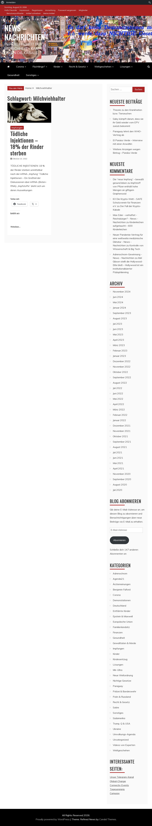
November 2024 (121, 291)
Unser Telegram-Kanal (122, 777)
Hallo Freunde (10, 10)
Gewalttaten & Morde (124, 643)
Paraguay (118, 686)
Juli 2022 (117, 388)
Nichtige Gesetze (122, 680)
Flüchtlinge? (39, 66)
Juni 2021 (118, 457)
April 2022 (118, 404)
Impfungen (17, 127)
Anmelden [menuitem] (11, 2)
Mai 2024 (118, 302)
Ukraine (117, 728)
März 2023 (119, 345)
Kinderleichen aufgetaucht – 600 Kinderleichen (128, 226)
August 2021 (120, 447)
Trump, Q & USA (121, 723)
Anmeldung (50, 10)
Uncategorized (121, 739)
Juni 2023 (118, 329)
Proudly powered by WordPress (53, 819)
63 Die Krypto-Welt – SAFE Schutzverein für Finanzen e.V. (127, 202)
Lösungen (125, 66)
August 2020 (120, 484)
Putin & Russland (122, 696)
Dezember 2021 (121, 425)
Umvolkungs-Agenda (124, 734)
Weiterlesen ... (15, 227)
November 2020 (121, 473)
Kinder (57, 66)
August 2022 (120, 382)
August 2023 (120, 318)
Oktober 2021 (120, 436)
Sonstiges (31, 75)
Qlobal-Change (118, 781)
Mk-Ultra (117, 669)
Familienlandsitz (121, 627)
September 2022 (122, 377)
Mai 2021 (118, 463)
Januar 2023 (119, 355)
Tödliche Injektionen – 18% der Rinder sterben (27, 143)
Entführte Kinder (121, 610)
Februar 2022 (120, 414)
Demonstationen (122, 600)
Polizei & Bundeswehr (124, 691)
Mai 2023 (118, 334)
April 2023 (118, 339)
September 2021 (122, 441)
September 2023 (122, 313)
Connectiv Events (119, 785)
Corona (20, 66)
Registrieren (37, 10)
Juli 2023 (117, 323)
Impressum (24, 10)
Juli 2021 (117, 452)
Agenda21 (118, 578)
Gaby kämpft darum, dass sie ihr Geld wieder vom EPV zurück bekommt (128, 122)
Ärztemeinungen (121, 584)
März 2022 (119, 409)
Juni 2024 (118, 296)
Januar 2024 (119, 307)
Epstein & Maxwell (123, 616)
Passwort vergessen (67, 10)
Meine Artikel (49, 13)
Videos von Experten (124, 745)
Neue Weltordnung (123, 675)
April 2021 (118, 468)
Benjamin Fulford (121, 589)
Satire (116, 707)
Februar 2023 (120, 350)
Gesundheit (13, 75)
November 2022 (121, 366)
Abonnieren (119, 540)
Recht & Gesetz (77, 66)
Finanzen (118, 632)
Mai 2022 (118, 398)
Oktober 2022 (120, 371)
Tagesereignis (117, 789)
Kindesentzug (120, 659)
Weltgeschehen (102, 66)
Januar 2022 (119, 420)
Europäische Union (123, 621)
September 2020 (122, 479)
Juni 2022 (118, 393)
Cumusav (115, 793)
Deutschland (119, 605)
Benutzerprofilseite (15, 13)
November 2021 (121, 430)
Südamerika (119, 718)
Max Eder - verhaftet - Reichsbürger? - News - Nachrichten (125, 219)
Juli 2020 (117, 489)
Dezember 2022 (121, 361)
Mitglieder (83, 10)
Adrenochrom (120, 573)
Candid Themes (107, 819)
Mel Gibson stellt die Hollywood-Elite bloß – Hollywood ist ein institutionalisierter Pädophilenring (128, 265)
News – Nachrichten (24, 32)
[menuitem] (2, 2)
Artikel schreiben (33, 13)
